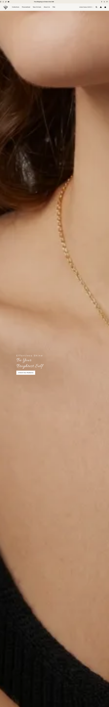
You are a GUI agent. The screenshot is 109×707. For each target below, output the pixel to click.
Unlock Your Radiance (25, 372)
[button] (96, 7)
